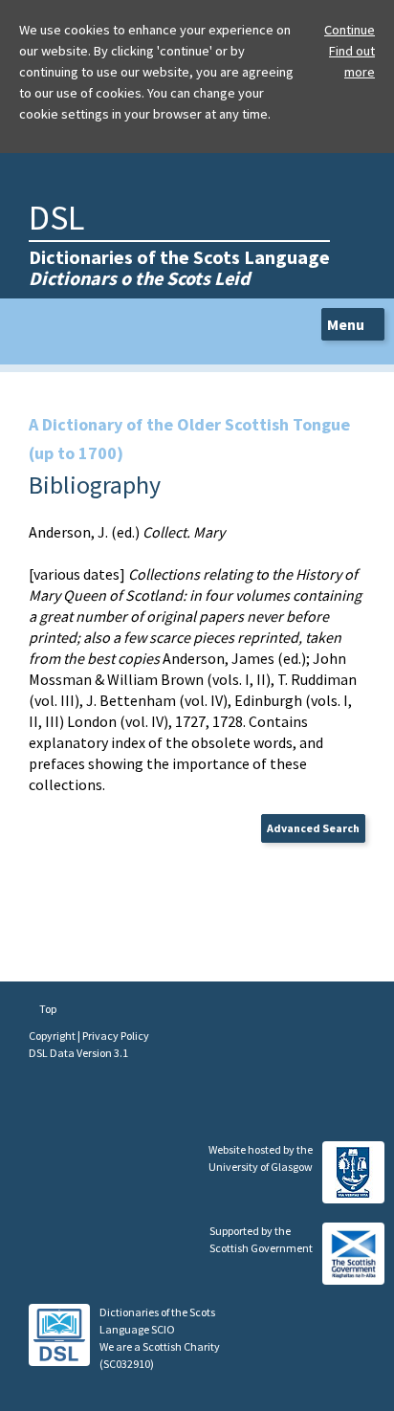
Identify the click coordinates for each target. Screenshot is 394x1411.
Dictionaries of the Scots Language (179, 267)
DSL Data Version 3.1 (78, 1053)
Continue (349, 29)
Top (46, 1009)
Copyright (53, 1035)
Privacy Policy (115, 1035)
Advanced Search (313, 828)
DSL (56, 217)
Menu (347, 324)
